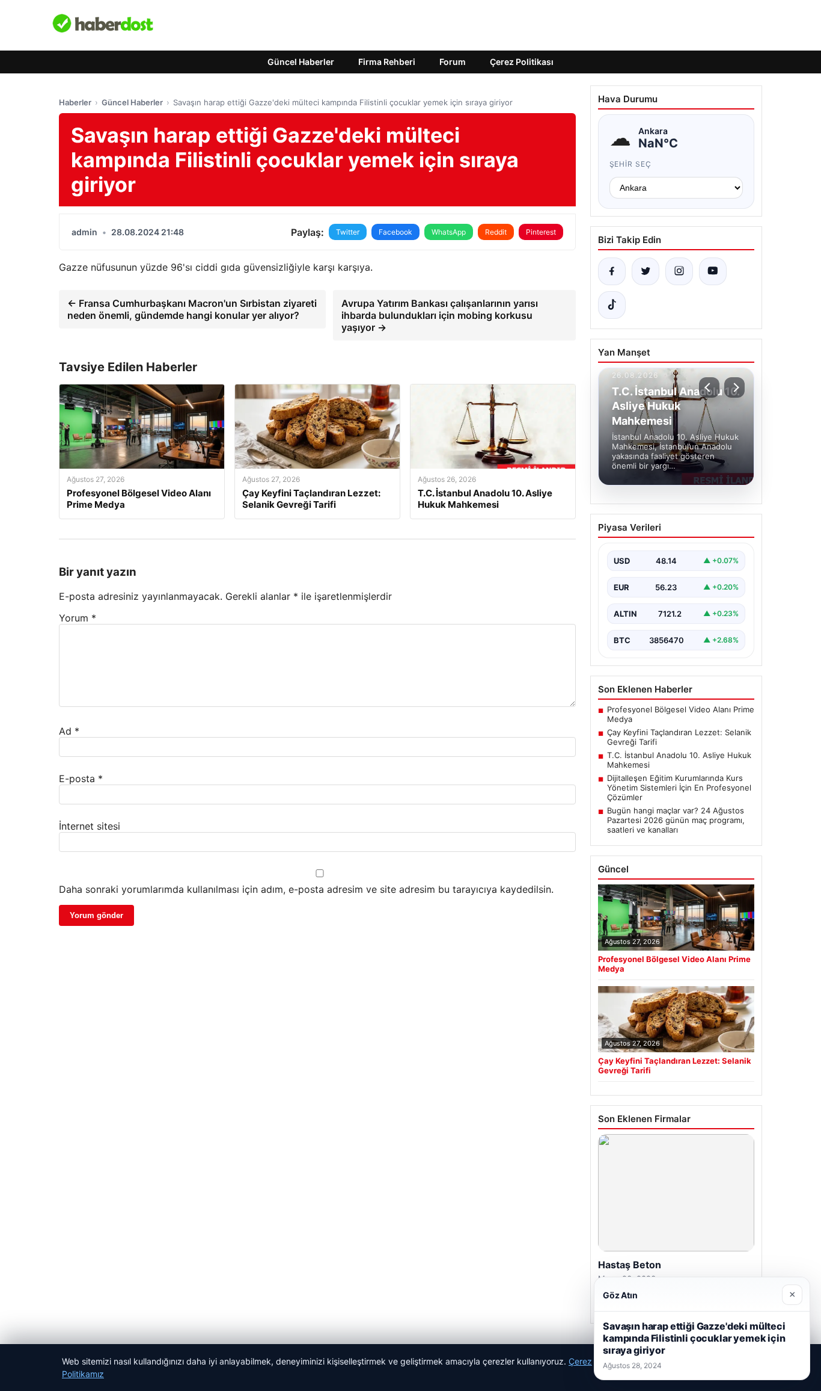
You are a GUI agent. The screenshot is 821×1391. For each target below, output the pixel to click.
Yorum (77, 618)
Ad (69, 731)
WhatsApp (449, 231)
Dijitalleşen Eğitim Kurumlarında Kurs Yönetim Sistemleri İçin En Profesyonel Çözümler (679, 787)
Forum (452, 62)
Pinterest (541, 231)
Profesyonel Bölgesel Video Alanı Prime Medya (680, 714)
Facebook (395, 231)
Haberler (75, 102)
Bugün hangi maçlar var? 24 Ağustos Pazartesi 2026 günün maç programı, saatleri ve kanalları (676, 820)
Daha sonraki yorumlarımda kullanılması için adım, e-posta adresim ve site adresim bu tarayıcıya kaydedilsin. (306, 889)
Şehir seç (630, 163)
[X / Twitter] (645, 271)
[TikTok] (612, 305)
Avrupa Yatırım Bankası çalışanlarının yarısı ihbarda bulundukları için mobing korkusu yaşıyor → (439, 315)
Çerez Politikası (522, 62)
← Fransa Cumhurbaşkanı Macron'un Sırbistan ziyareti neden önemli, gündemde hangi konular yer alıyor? (192, 309)
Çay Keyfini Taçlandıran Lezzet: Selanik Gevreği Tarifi (679, 737)
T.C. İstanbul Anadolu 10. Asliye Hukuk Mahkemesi (679, 760)
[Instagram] (679, 271)
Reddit (496, 231)
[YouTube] (713, 271)
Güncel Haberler (300, 62)
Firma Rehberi (386, 62)
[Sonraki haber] (734, 387)
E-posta (81, 779)
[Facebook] (612, 271)
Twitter (347, 231)
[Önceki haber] (709, 387)
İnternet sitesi (89, 826)
